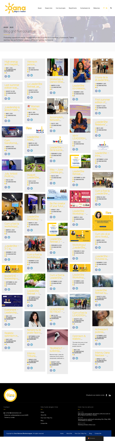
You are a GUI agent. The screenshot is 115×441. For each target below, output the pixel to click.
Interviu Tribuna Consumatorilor (35, 356)
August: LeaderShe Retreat (33, 177)
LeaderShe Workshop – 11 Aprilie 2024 (79, 215)
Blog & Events (73, 8)
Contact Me (44, 423)
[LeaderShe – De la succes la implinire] (57, 140)
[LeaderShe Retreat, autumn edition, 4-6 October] (80, 161)
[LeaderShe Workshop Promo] (80, 268)
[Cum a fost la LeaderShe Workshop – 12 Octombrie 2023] (57, 265)
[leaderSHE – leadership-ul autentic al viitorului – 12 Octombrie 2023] (12, 269)
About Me (43, 415)
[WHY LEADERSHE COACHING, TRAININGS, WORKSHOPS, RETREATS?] (80, 119)
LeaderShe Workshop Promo (78, 277)
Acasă (40, 8)
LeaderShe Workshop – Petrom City (34, 219)
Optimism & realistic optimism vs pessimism (79, 340)
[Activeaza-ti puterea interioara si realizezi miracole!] (102, 318)
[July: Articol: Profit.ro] (12, 165)
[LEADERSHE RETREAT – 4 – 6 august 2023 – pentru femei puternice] (57, 300)
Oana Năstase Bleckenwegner (10, 70)
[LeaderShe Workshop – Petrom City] (34, 203)
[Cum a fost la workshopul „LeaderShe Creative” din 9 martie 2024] (12, 207)
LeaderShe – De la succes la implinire (57, 150)
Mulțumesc (97, 8)
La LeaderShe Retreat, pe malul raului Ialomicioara (34, 88)
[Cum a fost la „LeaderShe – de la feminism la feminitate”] (102, 180)
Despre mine (48, 8)
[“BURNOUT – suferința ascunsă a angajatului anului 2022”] (57, 337)
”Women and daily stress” (33, 109)
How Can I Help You (46, 418)
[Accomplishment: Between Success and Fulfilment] (57, 106)
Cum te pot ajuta (60, 8)
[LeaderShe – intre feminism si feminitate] (102, 145)
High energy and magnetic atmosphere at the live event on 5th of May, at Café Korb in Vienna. (94, 414)
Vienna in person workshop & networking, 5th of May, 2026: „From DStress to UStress (94, 419)
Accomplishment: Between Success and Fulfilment (59, 121)
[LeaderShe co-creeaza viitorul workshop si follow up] (80, 70)
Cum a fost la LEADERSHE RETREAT (79, 315)
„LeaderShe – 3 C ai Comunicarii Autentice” (11, 250)
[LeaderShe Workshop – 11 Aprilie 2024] (80, 199)
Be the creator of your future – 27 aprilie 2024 (57, 207)
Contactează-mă (85, 8)
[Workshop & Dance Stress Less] (57, 67)
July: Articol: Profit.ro (11, 175)
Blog (11, 27)
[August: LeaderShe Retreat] (34, 164)
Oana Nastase (34, 70)
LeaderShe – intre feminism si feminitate (102, 157)
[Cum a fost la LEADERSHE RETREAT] (80, 302)
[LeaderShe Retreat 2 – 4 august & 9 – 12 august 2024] (57, 229)
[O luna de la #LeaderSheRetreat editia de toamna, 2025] (102, 66)
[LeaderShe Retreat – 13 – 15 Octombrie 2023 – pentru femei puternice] (34, 281)
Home (42, 412)
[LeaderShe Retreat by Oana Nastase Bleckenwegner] (102, 281)
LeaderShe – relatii (34, 138)
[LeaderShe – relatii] (34, 129)
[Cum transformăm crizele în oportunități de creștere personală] (12, 131)
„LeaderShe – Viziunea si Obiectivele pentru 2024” (102, 260)
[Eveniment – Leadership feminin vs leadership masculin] (12, 301)
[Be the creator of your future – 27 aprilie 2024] (57, 194)
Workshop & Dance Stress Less (57, 82)
